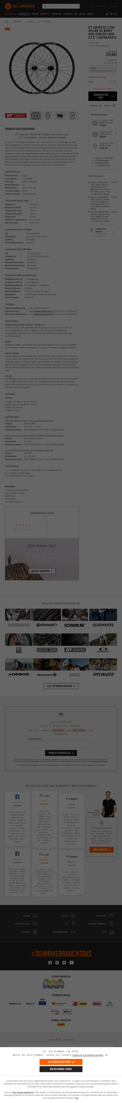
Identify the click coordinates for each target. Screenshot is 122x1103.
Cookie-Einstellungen (88, 1054)
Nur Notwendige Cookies (61, 1069)
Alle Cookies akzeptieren (59, 1062)
